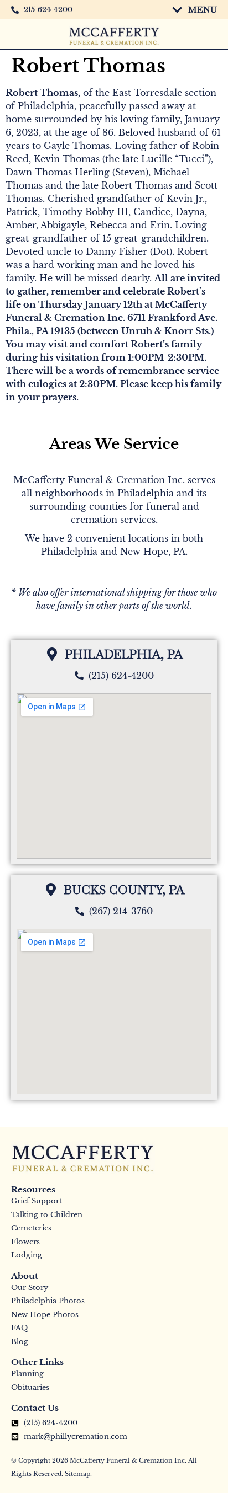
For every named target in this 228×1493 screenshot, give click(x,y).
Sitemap (77, 1474)
